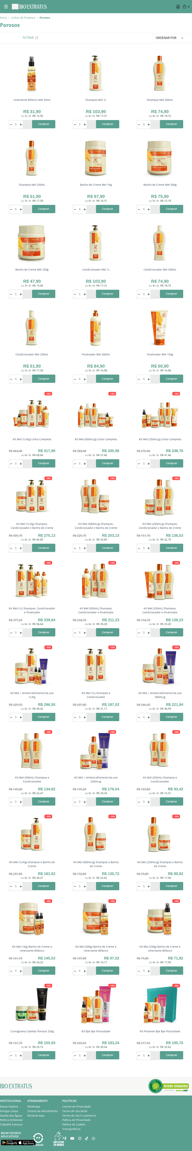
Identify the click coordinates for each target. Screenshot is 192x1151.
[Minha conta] (178, 6)
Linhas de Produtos (23, 17)
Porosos (45, 17)
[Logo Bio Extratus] (33, 6)
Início (3, 17)
